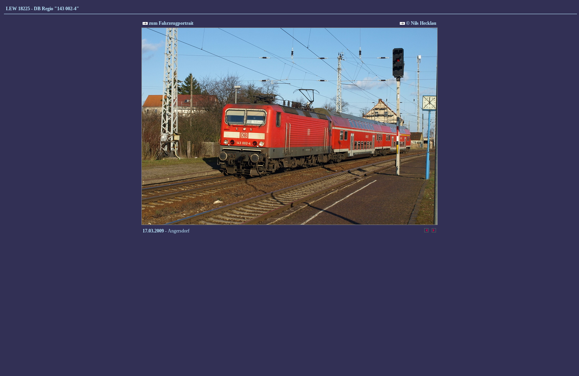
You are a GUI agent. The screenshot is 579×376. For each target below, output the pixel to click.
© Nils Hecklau (420, 23)
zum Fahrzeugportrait (170, 23)
